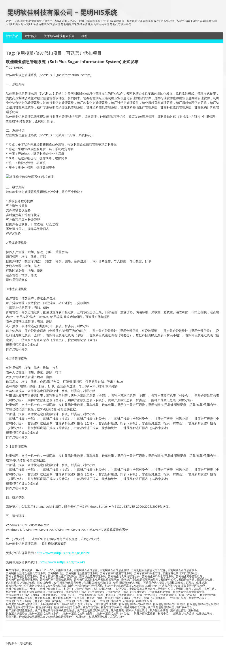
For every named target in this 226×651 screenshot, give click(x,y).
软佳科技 (11, 616)
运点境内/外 (117, 616)
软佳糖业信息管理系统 (32, 616)
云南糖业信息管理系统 (92, 576)
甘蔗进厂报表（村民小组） (82, 601)
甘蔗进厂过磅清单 (110, 601)
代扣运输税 (12, 582)
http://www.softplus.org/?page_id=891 (64, 553)
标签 (84, 36)
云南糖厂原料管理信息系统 (56, 579)
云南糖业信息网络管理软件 (124, 576)
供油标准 (201, 582)
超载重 (177, 613)
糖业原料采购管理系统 (67, 607)
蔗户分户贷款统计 (136, 610)
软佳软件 (81, 616)
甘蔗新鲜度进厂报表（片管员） (179, 595)
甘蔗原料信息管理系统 (32, 591)
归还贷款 (121, 588)
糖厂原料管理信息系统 (19, 610)
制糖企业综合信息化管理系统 (85, 585)
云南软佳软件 (205, 579)
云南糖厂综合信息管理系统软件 (139, 579)
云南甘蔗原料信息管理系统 (116, 573)
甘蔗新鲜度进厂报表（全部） (60, 595)
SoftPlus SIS (46, 570)
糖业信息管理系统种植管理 (135, 604)
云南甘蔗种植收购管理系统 (22, 576)
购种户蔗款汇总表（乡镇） (45, 613)
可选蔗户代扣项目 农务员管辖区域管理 (182, 585)
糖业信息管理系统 (106, 604)
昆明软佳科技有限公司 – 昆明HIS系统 (62, 12)
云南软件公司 (168, 579)
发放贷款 (139, 585)
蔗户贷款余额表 (158, 610)
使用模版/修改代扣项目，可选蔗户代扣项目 (138, 582)
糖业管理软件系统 (111, 607)
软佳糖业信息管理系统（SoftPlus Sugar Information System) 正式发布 (72, 61)
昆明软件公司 (165, 588)
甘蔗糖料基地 (43, 598)
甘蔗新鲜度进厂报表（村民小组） (138, 595)
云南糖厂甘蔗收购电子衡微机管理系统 (96, 579)
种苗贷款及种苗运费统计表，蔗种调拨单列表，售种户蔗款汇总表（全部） (49, 604)
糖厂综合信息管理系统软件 (92, 610)
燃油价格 (11, 591)
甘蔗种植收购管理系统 (19, 598)
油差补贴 (209, 588)
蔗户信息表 (117, 610)
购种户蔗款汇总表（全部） (79, 613)
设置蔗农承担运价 (16, 613)
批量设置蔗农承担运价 (142, 588)
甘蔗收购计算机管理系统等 (189, 591)
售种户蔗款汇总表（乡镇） (22, 588)
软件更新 (27, 570)
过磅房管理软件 (98, 616)
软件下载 (14, 570)
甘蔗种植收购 (208, 595)
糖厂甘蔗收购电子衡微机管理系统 (54, 610)
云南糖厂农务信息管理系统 (22, 579)
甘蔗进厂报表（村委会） (49, 601)
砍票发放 (128, 601)
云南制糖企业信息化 (86, 570)
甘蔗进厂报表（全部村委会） (151, 598)
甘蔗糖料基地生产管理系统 (69, 598)
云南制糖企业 (64, 570)
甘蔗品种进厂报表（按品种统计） (127, 591)
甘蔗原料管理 (55, 591)
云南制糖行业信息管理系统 (82, 573)
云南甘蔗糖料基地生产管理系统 (58, 576)
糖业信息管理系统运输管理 (203, 604)
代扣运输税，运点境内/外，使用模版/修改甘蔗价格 (51, 582)
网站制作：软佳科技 (19, 643)
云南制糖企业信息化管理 (114, 570)
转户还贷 (188, 613)
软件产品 (12, 36)
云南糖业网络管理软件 (189, 576)
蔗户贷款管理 (178, 610)
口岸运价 (151, 585)
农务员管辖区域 (56, 585)
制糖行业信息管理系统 (118, 585)
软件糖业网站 (204, 613)
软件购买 (31, 36)
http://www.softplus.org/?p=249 (62, 562)
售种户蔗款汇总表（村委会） (57, 588)
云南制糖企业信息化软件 (182, 570)
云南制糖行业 (56, 573)
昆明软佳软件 (183, 588)
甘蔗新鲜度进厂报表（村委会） (97, 595)
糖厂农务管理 (184, 607)
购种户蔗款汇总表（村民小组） (152, 613)
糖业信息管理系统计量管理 (169, 604)
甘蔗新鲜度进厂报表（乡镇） (23, 595)
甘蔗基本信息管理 (160, 591)
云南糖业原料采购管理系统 (158, 576)
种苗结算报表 (144, 601)
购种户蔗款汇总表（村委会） (114, 613)
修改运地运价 (14, 585)
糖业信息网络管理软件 (20, 607)
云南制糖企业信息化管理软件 (148, 570)
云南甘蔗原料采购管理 (147, 573)
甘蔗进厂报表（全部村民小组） (188, 598)
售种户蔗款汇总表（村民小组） (95, 588)
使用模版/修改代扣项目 (97, 582)
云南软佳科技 (186, 579)
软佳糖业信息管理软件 (60, 616)
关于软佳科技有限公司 (59, 36)
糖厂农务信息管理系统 (161, 607)
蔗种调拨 (193, 610)
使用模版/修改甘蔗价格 (180, 582)
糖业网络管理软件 (134, 607)
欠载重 (198, 588)
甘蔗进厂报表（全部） (19, 601)
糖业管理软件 (91, 607)
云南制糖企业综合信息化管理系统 (26, 573)
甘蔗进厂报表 (95, 598)
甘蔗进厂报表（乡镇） (118, 598)
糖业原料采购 (44, 607)
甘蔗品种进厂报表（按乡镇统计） (85, 591)
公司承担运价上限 (34, 585)
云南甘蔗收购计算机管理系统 (180, 573)
